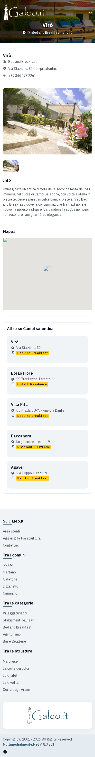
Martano (9, 572)
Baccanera (21, 436)
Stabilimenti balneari (18, 620)
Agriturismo (12, 634)
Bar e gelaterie (14, 641)
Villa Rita (19, 404)
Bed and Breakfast (17, 627)
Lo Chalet (10, 675)
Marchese (10, 661)
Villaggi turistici (15, 613)
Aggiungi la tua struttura (22, 538)
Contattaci (11, 545)
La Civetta (11, 682)
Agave (17, 467)
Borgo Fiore (22, 373)
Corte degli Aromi (16, 689)
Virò (15, 341)
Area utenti (11, 531)
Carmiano (10, 593)
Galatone (10, 579)
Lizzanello (10, 586)
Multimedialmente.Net (21, 744)
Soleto (8, 565)
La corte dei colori (16, 668)
